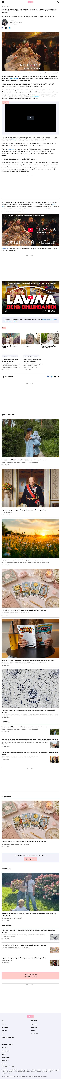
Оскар (14, 140)
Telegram (44, 319)
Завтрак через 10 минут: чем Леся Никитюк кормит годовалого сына (24, 460)
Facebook (49, 319)
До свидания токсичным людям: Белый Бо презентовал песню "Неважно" (10, 362)
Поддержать (32, 859)
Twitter (5, 321)
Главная (4, 6)
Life (8, 6)
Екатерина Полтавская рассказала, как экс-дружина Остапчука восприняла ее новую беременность (29, 915)
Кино (3, 328)
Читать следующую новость (31, 356)
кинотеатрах (14, 78)
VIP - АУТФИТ (34, 1034)
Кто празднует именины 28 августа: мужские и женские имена (22, 560)
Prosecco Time (5, 1051)
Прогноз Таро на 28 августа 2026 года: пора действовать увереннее (24, 610)
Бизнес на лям (5, 1057)
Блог (3, 1034)
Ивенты (4, 1054)
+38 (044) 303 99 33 (30, 977)
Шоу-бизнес (33, 1024)
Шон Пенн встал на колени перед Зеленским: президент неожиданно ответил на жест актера (30, 753)
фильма (11, 149)
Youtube (54, 319)
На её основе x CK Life (8, 1037)
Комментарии (9, 377)
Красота (32, 1030)
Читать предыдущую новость (9, 356)
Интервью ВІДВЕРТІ (7, 1044)
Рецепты (4, 1030)
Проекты (33, 1021)
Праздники (33, 1027)
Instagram (9, 321)
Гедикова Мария (14, 21)
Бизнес (4, 1024)
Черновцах (35, 96)
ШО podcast (5, 1048)
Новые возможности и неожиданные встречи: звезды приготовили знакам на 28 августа (28, 711)
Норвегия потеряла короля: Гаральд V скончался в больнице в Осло (24, 510)
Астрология (5, 1027)
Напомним (5, 249)
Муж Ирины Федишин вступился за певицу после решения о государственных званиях (30, 740)
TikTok (15, 321)
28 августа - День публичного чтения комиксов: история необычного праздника (28, 660)
